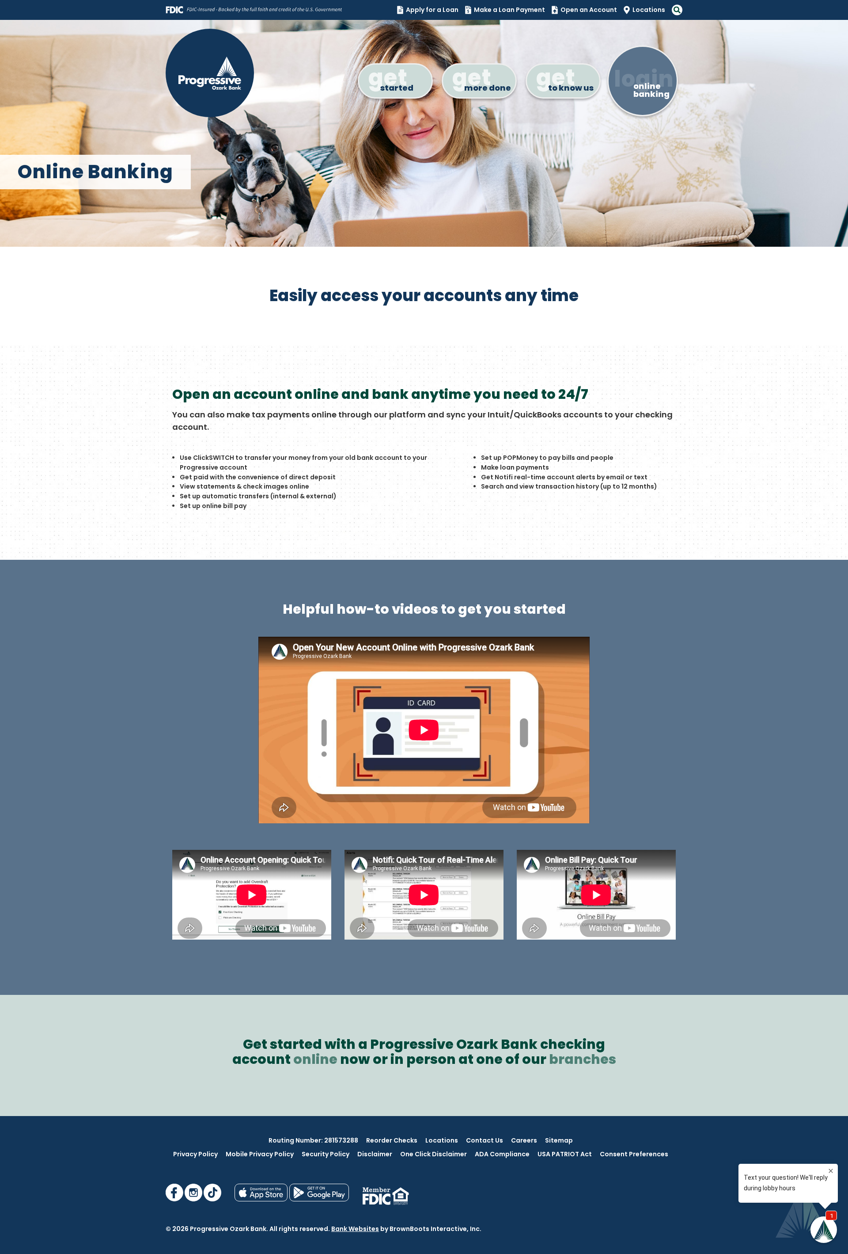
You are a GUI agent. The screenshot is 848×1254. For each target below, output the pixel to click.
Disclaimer (374, 1154)
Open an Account (588, 9)
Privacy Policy (195, 1154)
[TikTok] (212, 1199)
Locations (648, 9)
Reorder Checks (391, 1140)
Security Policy (325, 1154)
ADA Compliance (502, 1154)
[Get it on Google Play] (319, 1199)
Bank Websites (355, 1228)
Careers (524, 1140)
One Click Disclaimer (433, 1154)
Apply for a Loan (432, 9)
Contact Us (484, 1140)
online (315, 1059)
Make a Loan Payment (509, 9)
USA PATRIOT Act (565, 1154)
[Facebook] (175, 1199)
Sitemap (559, 1140)
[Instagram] (194, 1199)
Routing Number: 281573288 (313, 1140)
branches (582, 1059)
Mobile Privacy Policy (260, 1154)
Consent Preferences (634, 1154)
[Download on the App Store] (262, 1199)
